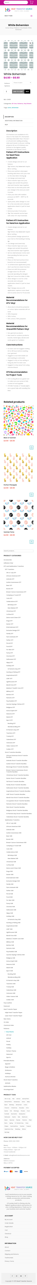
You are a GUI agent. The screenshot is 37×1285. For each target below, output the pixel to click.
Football (6, 1114)
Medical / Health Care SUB (15, 939)
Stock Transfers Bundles (13, 752)
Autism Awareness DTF (13, 582)
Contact (7, 1251)
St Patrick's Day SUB (14, 919)
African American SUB (13, 826)
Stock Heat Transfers (11, 1080)
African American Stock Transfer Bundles (17, 756)
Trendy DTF (10, 736)
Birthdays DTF (12, 605)
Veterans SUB (10, 993)
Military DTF (10, 691)
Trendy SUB (10, 987)
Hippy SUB (9, 913)
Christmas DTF (11, 611)
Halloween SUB (11, 910)
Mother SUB (10, 945)
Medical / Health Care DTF (14, 688)
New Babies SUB (13, 858)
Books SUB (9, 839)
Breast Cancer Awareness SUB (16, 842)
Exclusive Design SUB (13, 881)
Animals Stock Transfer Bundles (16, 760)
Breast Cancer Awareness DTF (16, 592)
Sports (8, 1057)
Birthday (11, 1105)
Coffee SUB (10, 865)
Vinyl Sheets (23, 28)
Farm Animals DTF (12, 637)
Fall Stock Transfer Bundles (15, 781)
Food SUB (9, 897)
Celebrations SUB (12, 852)
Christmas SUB (11, 862)
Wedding (17, 1129)
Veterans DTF (10, 743)
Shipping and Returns (12, 1254)
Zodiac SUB (10, 1000)
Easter (6, 1111)
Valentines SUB (11, 990)
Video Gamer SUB (12, 996)
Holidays (8, 1073)
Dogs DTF (9, 621)
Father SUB (9, 890)
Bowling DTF (12, 723)
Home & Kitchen (10, 1077)
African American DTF (13, 576)
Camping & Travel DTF (13, 595)
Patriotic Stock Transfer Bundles (16, 804)
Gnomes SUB (10, 907)
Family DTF (9, 633)
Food (28, 1111)
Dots (27, 1108)
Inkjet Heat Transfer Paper (13, 1012)
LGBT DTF (9, 678)
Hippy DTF (9, 662)
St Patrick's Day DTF (14, 669)
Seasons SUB (10, 964)
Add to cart (18, 91)
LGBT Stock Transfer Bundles (15, 794)
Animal (8, 1038)
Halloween (7, 1117)
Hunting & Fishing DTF (13, 672)
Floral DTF (9, 643)
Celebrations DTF (12, 601)
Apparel (7, 1064)
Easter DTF (9, 624)
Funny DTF (9, 653)
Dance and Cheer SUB (13, 868)
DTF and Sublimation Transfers (14, 566)
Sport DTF (9, 720)
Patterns (16, 28)
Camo (25, 1105)
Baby (28, 1101)
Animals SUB (10, 830)
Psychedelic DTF (11, 701)
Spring (11, 1123)
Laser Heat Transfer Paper (13, 1016)
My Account (8, 1219)
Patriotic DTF (10, 698)
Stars (27, 1123)
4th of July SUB (11, 823)
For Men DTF (10, 650)
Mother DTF (10, 695)
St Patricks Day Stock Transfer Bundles (19, 813)
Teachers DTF (10, 733)
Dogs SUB (9, 871)
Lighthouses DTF (11, 682)
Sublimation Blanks (10, 1086)
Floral (8, 1041)
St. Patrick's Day (19, 1123)
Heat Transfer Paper (10, 1009)
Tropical (28, 1126)
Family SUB (9, 884)
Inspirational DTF (11, 675)
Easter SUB (9, 874)
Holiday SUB (10, 916)
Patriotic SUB (10, 948)
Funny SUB (9, 903)
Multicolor (24, 1117)
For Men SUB (10, 900)
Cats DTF (9, 598)
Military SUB (10, 942)
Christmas (14, 1108)
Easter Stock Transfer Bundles (16, 778)
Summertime (14, 1126)
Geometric (14, 1114)
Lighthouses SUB (11, 932)
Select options (31, 447)
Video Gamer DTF (12, 746)
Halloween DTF (11, 659)
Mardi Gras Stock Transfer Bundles (17, 797)
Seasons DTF (10, 714)
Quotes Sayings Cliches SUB (15, 955)
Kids (19, 1117)
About (7, 1247)
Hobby (8, 1045)
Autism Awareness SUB (13, 833)
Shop (11, 28)
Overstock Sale (9, 1025)
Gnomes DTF (10, 656)
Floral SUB (9, 894)
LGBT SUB (9, 929)
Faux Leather (8, 1003)
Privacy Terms (9, 1261)
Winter (24, 1129)
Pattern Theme (11, 1051)
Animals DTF (10, 579)
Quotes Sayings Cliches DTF (15, 704)
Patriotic (24, 1120)
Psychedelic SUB (11, 951)
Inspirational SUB (11, 926)
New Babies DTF (13, 608)
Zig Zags (6, 1132)
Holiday (8, 1048)
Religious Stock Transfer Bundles (17, 810)
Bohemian (15, 108)
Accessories (8, 560)
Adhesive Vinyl (8, 563)
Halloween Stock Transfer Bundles (17, 788)
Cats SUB (9, 849)
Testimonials (9, 1258)
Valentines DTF (11, 739)
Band (5, 1105)
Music (6, 1120)
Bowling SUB (12, 974)
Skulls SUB (9, 968)
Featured (7, 1006)
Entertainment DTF (12, 627)
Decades (21, 1108)
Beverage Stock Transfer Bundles (17, 767)
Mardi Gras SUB (11, 935)
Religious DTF (10, 707)
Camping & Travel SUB (13, 846)
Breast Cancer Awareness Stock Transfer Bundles (17, 771)
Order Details (9, 1223)
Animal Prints (8, 1101)
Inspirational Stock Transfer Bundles (18, 791)
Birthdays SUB (12, 855)
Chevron (6, 1108)
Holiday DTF (10, 666)
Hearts (14, 1117)
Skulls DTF (9, 717)
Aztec (9, 108)
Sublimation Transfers (12, 820)
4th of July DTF (11, 573)
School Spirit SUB (11, 961)
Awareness (17, 1101)
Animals (7, 1083)
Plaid (30, 1120)
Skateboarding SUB (14, 977)
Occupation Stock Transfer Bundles (18, 801)
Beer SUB (9, 836)
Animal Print (25, 1098)
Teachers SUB (10, 984)
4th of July (7, 1098)
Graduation (22, 1114)
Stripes (6, 1126)
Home (7, 28)
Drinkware (8, 1070)
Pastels (18, 1120)
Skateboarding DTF (14, 727)
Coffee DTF (10, 614)
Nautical (12, 1120)
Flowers (23, 1111)
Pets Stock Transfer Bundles (15, 807)
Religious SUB (10, 958)
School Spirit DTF (11, 711)
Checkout (8, 1234)
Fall (11, 1111)
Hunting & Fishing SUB (13, 923)
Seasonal (9, 1054)
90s (13, 1098)
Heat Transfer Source (24, 1281)
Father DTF (9, 640)
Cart (6, 1230)
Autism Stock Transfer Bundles (16, 764)
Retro (5, 1123)
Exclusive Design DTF (13, 630)
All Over (14, 103)
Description (9, 117)
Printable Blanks (9, 1061)
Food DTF (9, 646)
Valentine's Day (8, 1129)
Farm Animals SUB (12, 887)
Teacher (22, 1126)
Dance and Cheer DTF (13, 617)
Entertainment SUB (12, 878)
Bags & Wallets (10, 1067)
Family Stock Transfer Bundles (16, 785)
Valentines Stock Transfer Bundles (17, 817)
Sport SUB (9, 971)
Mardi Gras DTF (11, 685)
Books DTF (9, 589)
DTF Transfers (9, 569)
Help (27, 91)
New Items (7, 1019)
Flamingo (16, 1111)
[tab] (18, 117)
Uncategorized (8, 1089)
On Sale (6, 1022)
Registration (9, 1226)
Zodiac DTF (10, 749)
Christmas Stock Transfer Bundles (17, 775)
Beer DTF (9, 585)
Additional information (13, 121)
